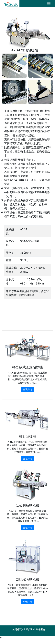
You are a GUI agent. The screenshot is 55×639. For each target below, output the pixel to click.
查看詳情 (27, 389)
